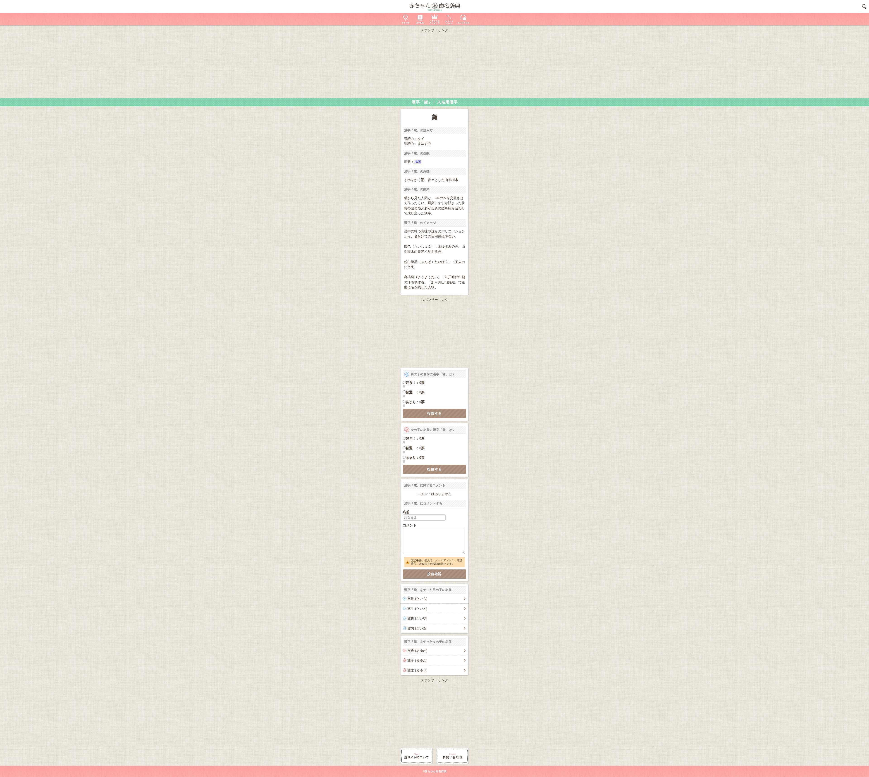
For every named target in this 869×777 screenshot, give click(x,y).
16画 (417, 162)
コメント (409, 525)
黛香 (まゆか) (417, 651)
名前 (406, 512)
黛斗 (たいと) (417, 608)
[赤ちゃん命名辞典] (434, 6)
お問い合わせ (453, 756)
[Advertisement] (434, 64)
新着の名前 (463, 19)
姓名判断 (405, 19)
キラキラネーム (449, 19)
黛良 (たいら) (417, 598)
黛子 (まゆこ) (417, 660)
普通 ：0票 (415, 392)
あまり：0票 (415, 402)
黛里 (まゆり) (417, 670)
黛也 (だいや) (417, 618)
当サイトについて (416, 756)
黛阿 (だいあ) (417, 628)
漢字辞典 (420, 19)
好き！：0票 (415, 383)
